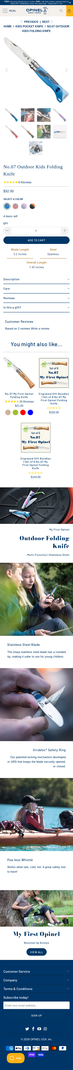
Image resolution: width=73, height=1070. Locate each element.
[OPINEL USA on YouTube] (39, 1029)
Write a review (40, 328)
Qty (5, 223)
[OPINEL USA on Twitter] (27, 1029)
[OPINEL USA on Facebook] (33, 1029)
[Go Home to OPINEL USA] (36, 10)
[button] (36, 279)
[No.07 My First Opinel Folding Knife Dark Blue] (30, 412)
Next (46, 21)
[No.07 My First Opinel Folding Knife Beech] (8, 412)
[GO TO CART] (69, 10)
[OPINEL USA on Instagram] (45, 1029)
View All (36, 952)
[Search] (62, 10)
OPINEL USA (38, 1039)
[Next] (66, 70)
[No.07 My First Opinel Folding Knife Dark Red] (23, 412)
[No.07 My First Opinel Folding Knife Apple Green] (15, 412)
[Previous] (7, 70)
